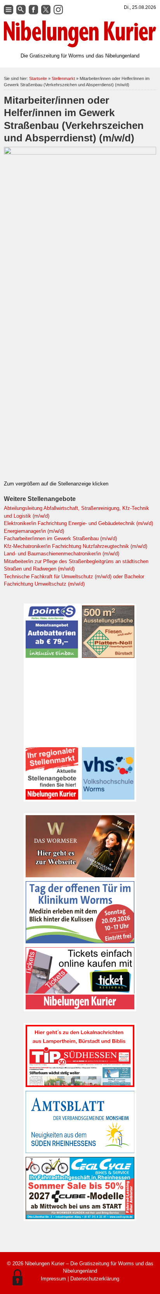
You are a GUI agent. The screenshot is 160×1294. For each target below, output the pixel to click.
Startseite (38, 78)
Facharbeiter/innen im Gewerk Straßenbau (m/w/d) (60, 538)
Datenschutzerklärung (94, 1279)
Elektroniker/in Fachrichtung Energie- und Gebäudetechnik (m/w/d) (78, 523)
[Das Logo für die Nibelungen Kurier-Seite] (80, 34)
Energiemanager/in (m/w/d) (34, 531)
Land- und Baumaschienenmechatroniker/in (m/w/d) (61, 554)
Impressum (53, 1279)
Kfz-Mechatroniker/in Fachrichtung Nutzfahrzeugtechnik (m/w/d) (75, 546)
